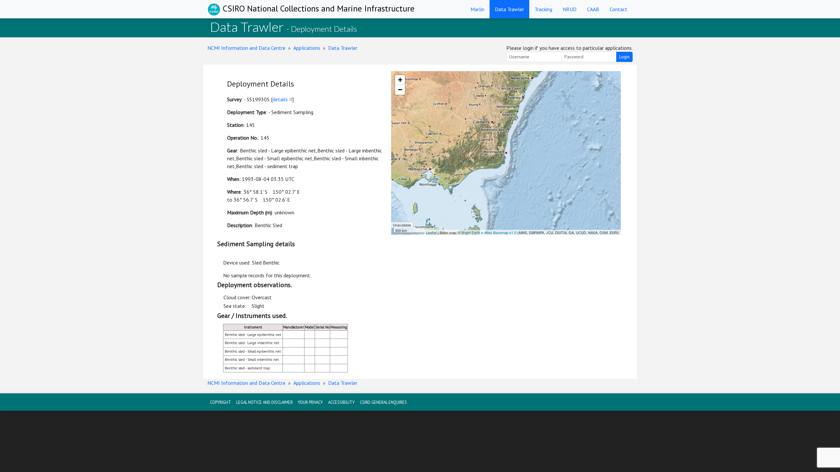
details (280, 99)
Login (624, 57)
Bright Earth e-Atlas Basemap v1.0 (488, 232)
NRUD (570, 9)
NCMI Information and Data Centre (246, 48)
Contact (618, 9)
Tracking (543, 9)
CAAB (593, 9)
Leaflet (431, 232)
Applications (306, 48)
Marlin (477, 9)
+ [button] (400, 80)
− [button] (400, 90)
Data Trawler (509, 9)
